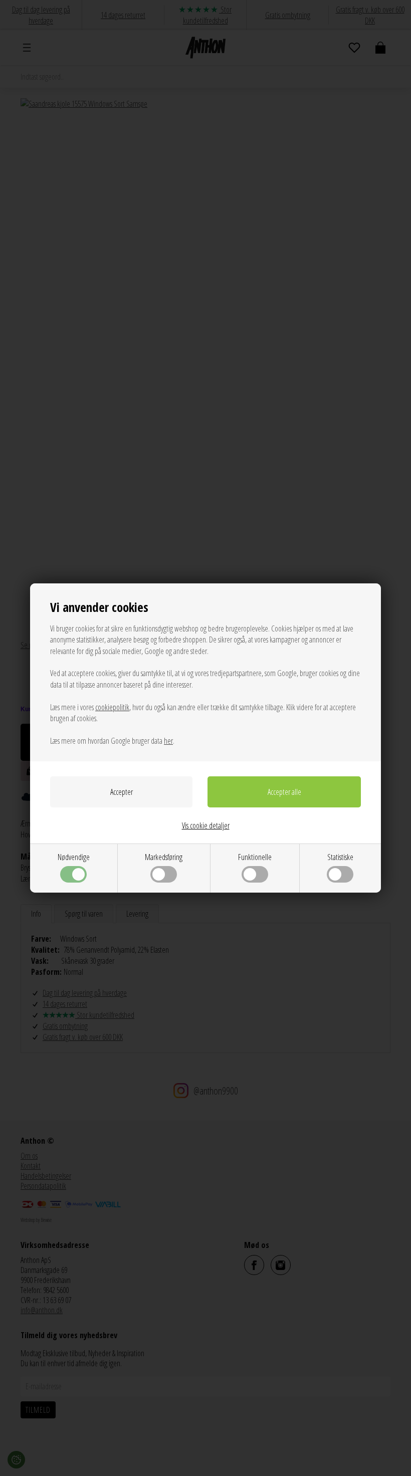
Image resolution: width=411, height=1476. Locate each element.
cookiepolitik (112, 707)
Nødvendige (74, 857)
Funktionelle (255, 857)
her (168, 740)
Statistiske (340, 857)
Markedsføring (163, 857)
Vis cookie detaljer (206, 825)
